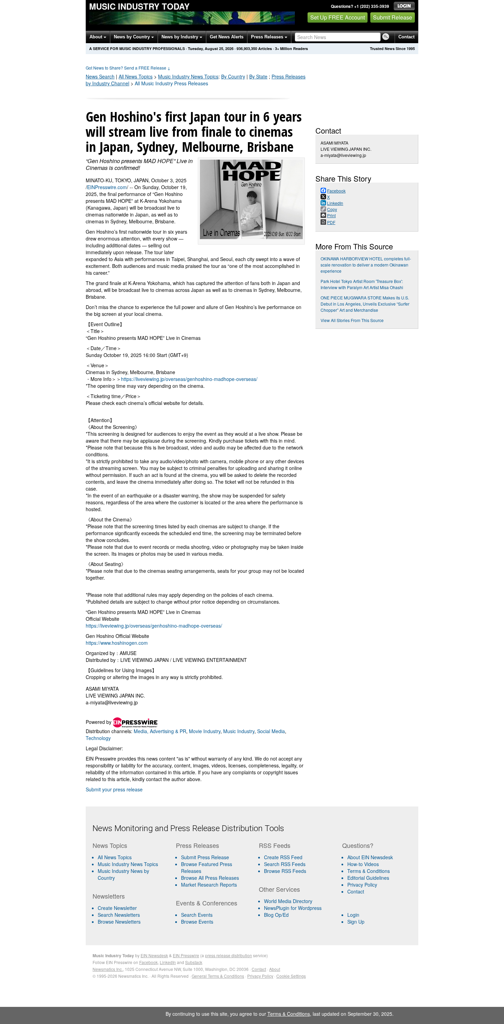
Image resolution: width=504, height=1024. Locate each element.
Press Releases (268, 36)
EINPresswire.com (107, 187)
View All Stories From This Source (352, 320)
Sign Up (355, 921)
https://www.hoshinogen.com (117, 642)
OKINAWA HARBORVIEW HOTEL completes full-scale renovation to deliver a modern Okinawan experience (366, 265)
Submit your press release (114, 789)
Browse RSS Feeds (285, 870)
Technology (98, 738)
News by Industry (180, 36)
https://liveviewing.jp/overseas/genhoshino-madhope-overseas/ (189, 378)
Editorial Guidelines (368, 877)
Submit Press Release (205, 857)
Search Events (197, 914)
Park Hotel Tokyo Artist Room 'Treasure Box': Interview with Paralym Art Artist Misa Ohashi (362, 284)
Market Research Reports (209, 884)
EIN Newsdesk (154, 955)
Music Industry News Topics (128, 864)
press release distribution (228, 955)
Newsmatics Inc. (108, 969)
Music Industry (188, 76)
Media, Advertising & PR (160, 731)
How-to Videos (363, 864)
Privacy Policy (362, 884)
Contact (406, 36)
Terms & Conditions (368, 870)
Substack (193, 962)
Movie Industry (204, 731)
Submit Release (392, 17)
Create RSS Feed (283, 857)
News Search (100, 76)
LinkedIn (168, 962)
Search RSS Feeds (284, 864)
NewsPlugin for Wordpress (293, 907)
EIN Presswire (186, 955)
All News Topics (136, 76)
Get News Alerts (226, 36)
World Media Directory (288, 901)
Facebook (148, 962)
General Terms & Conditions (218, 976)
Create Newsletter (117, 907)
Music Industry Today (139, 6)
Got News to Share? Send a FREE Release (128, 68)
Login (353, 914)
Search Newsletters (119, 914)
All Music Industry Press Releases (171, 83)
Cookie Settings (291, 976)
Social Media (271, 731)
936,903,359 (247, 48)
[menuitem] (131, 864)
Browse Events (197, 921)
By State (258, 76)
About (96, 36)
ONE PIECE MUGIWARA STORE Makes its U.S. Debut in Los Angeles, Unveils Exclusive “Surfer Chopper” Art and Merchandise (365, 304)
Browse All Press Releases (210, 877)
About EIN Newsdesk (370, 857)
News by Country (132, 36)
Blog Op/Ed (276, 914)
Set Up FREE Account (337, 17)
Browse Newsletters (119, 921)
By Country (233, 76)
